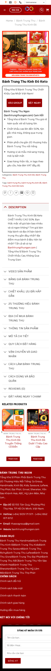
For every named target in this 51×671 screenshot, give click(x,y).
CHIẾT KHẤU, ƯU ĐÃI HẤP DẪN (24, 293)
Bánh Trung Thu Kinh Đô (30, 23)
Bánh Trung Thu (25, 21)
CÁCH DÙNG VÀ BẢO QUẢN (21, 378)
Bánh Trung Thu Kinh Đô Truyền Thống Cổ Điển (13, 441)
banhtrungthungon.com (25, 529)
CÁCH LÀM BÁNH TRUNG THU (24, 366)
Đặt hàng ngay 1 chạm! (24, 396)
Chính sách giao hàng (12, 603)
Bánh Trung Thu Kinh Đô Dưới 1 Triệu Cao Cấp (38, 441)
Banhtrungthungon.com (22, 248)
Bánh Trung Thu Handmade (16, 541)
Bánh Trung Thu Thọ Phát (20, 573)
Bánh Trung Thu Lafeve (20, 553)
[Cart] (47, 10)
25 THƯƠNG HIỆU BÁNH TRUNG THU (23, 305)
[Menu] (4, 10)
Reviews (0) (16, 388)
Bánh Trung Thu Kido (26, 545)
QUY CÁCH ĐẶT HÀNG (22, 344)
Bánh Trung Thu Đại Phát (27, 557)
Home (9, 21)
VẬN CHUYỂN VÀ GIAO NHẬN (22, 354)
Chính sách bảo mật (11, 588)
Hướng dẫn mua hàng (12, 610)
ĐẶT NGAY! (34, 103)
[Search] (41, 10)
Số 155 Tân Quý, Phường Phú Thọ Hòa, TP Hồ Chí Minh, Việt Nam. (24, 507)
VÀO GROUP (15, 103)
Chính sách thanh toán (13, 596)
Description (17, 207)
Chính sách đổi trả (10, 581)
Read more (13, 458)
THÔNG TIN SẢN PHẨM (23, 328)
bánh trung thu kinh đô (32, 182)
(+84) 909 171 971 (23, 514)
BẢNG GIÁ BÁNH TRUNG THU (24, 281)
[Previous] (2, 437)
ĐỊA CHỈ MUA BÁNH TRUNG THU (20, 318)
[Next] (49, 437)
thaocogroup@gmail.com (25, 524)
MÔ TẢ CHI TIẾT (18, 336)
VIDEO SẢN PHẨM (20, 271)
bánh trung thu (14, 182)
